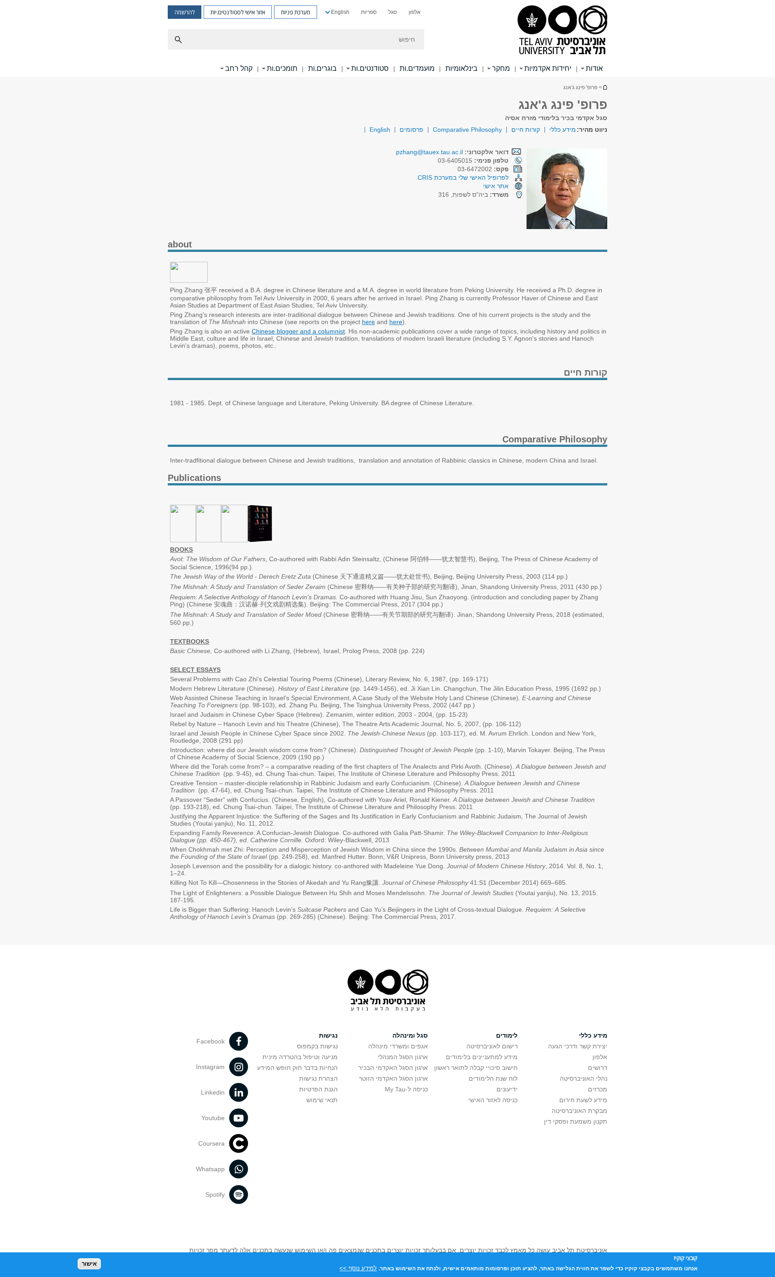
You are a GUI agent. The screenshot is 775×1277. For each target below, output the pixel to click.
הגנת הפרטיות (318, 1089)
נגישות (328, 1035)
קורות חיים (525, 129)
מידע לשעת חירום (583, 1100)
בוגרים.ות (322, 68)
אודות (594, 68)
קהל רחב (239, 68)
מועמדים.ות (417, 68)
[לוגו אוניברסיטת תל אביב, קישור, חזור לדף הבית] (562, 30)
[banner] (387, 38)
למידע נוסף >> (358, 1267)
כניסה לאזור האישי (493, 1100)
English (340, 12)
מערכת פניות (295, 12)
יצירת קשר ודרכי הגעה (577, 1046)
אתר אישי (496, 186)
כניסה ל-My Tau (406, 1089)
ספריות (369, 12)
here (368, 321)
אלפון (415, 12)
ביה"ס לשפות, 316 (473, 194)
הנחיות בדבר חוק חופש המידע (297, 1067)
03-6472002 (483, 169)
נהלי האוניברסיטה (583, 1078)
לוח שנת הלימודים (493, 1078)
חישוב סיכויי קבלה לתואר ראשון (476, 1067)
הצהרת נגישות (318, 1078)
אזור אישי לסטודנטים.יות (237, 12)
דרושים (597, 1067)
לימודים (507, 1035)
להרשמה (184, 12)
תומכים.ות (282, 68)
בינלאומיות (461, 68)
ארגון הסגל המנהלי (403, 1057)
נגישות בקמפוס (317, 1046)
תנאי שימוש (322, 1100)
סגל (392, 12)
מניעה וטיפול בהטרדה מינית (300, 1057)
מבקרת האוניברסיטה (579, 1110)
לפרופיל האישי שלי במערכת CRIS (463, 177)
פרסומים (411, 129)
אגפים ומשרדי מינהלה (398, 1046)
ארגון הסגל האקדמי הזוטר (393, 1078)
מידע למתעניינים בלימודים (482, 1057)
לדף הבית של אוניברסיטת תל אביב (604, 87)
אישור (89, 1263)
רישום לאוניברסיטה (492, 1046)
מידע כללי (562, 129)
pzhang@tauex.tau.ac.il (429, 152)
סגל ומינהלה (410, 1035)
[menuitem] (415, 12)
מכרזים (597, 1089)
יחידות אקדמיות (547, 68)
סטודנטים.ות (370, 68)
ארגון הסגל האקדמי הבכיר (393, 1067)
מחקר (501, 68)
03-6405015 (473, 160)
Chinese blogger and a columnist (298, 331)
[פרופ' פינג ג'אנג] (189, 280)
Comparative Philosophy (467, 129)
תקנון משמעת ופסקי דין (575, 1121)
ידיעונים (507, 1089)
